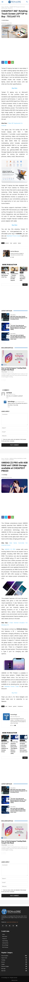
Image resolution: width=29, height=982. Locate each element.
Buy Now (14, 88)
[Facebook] (2, 62)
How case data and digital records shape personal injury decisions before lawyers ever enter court (18, 337)
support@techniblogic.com (12, 922)
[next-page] (4, 343)
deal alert (7, 243)
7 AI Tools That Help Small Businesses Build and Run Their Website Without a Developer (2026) (18, 327)
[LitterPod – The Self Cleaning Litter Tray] (5, 269)
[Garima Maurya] (6, 254)
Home (2, 6)
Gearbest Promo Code (13, 236)
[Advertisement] (14, 49)
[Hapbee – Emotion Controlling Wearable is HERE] (24, 269)
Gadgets (3, 272)
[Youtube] (16, 925)
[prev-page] (2, 343)
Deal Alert (7, 6)
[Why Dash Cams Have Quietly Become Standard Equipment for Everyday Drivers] (5, 317)
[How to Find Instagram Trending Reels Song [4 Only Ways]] (14, 358)
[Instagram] (13, 257)
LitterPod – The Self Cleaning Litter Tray (5, 275)
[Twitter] (6, 62)
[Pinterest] (9, 62)
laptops (19, 243)
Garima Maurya (5, 20)
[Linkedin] (9, 925)
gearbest (15, 243)
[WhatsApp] (12, 62)
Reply (7, 397)
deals (11, 243)
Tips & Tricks (12, 314)
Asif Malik (9, 392)
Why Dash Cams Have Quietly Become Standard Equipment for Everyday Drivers (18, 318)
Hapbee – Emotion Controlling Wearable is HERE (22, 277)
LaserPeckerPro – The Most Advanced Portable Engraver (14, 277)
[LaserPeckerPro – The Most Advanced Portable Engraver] (14, 269)
